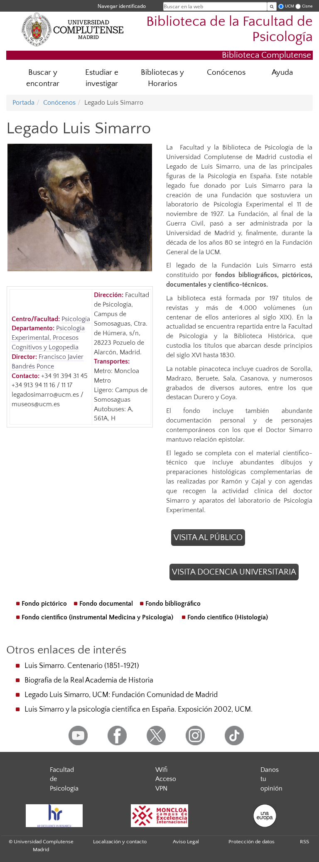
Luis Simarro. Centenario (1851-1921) (82, 666)
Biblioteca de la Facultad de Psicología (229, 29)
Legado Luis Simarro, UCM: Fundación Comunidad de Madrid (121, 695)
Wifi (161, 770)
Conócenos (226, 72)
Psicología (75, 319)
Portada (23, 102)
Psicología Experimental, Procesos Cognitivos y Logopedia (48, 337)
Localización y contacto (120, 842)
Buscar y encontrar (42, 78)
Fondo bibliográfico (173, 603)
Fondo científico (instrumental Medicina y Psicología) (97, 617)
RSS (304, 842)
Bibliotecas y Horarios (162, 78)
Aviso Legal (186, 842)
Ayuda (282, 72)
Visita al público (208, 537)
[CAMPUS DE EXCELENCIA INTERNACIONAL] (159, 815)
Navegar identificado (122, 6)
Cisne (307, 6)
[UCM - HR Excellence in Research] (54, 815)
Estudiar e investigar (101, 78)
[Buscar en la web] (272, 6)
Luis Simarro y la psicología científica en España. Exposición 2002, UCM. (139, 709)
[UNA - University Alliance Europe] (265, 815)
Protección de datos (251, 842)
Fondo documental (106, 603)
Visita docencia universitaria (234, 572)
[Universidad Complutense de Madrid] (72, 29)
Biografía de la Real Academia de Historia (89, 680)
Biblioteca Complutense (266, 55)
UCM (289, 6)
